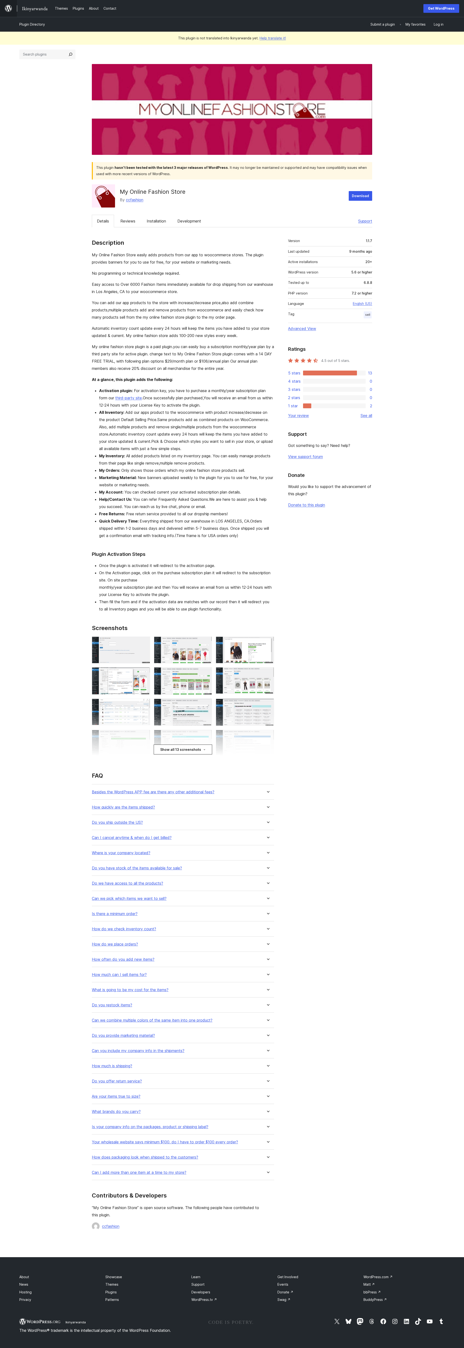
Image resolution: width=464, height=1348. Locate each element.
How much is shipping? (112, 1066)
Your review (298, 415)
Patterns (112, 1300)
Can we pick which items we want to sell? (129, 898)
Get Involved (287, 1277)
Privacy (25, 1300)
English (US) (362, 303)
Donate (285, 1292)
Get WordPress (441, 8)
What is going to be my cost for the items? (130, 990)
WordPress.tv (204, 1300)
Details (103, 221)
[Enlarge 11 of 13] (205, 736)
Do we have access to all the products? (127, 883)
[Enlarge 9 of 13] (267, 705)
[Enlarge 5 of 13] (205, 673)
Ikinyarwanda (75, 1322)
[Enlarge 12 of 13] (267, 736)
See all (366, 415)
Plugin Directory (32, 24)
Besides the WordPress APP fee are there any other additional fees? (153, 792)
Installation (156, 221)
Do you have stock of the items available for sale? (137, 868)
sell (367, 314)
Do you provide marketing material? (123, 1035)
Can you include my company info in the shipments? (138, 1050)
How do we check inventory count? (124, 929)
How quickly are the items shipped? (123, 807)
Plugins (111, 1292)
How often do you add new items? (123, 959)
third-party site (128, 397)
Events (282, 1284)
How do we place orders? (115, 944)
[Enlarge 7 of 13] (143, 705)
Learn (195, 1277)
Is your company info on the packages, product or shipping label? (150, 1127)
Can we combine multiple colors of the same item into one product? (152, 1020)
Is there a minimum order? (115, 913)
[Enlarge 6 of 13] (267, 673)
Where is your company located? (121, 853)
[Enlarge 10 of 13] (143, 736)
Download (360, 196)
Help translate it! (273, 38)
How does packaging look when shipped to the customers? (145, 1157)
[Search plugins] (70, 54)
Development (189, 221)
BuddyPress (375, 1300)
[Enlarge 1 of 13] (143, 643)
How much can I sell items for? (119, 974)
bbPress (372, 1292)
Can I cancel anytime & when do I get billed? (132, 837)
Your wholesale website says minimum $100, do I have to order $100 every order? (165, 1142)
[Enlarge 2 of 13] (205, 643)
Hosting (25, 1292)
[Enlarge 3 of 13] (267, 643)
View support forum (305, 456)
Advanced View (302, 328)
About (24, 1277)
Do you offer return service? (117, 1081)
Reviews (127, 221)
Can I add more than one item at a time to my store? (139, 1172)
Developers (200, 1292)
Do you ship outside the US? (117, 822)
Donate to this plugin (306, 504)
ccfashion (134, 199)
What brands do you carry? (116, 1111)
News (23, 1284)
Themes (111, 1284)
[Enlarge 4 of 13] (143, 673)
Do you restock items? (112, 1005)
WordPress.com (378, 1277)
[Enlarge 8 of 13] (205, 705)
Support (365, 221)
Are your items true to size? (116, 1096)
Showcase (113, 1277)
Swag (283, 1300)
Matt (369, 1284)
